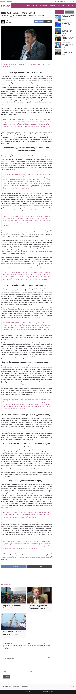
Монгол (13, 577)
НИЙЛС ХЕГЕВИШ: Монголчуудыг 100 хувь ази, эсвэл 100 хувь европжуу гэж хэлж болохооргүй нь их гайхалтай (39, 607)
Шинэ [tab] (59, 12)
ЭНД (45, 64)
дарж (49, 64)
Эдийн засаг (43, 5)
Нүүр (28, 5)
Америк (3, 577)
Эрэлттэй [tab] (69, 12)
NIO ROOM (61, 5)
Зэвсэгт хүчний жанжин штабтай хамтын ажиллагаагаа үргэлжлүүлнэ (68, 17)
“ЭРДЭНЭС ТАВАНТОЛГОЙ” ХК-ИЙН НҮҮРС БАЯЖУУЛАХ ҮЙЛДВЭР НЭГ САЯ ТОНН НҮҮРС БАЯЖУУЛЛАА (68, 37)
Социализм (17, 577)
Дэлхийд (53, 5)
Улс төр (35, 5)
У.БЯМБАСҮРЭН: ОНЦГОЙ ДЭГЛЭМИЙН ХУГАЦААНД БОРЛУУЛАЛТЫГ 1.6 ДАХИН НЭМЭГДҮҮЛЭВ (68, 44)
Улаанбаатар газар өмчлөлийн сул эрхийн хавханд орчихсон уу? (12, 606)
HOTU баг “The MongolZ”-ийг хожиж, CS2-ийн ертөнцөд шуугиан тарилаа (67, 30)
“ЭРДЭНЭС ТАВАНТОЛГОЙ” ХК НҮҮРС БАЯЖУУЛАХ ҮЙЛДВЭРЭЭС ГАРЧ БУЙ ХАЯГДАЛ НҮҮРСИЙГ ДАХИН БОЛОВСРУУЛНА (68, 51)
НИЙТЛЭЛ (70, 5)
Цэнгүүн (22, 577)
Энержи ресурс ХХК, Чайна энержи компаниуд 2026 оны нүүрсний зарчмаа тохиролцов (67, 24)
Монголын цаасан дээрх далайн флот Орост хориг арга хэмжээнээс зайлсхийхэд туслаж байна (13, 633)
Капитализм (8, 577)
